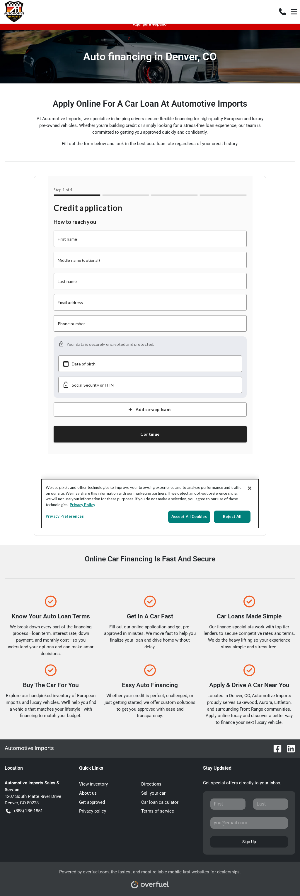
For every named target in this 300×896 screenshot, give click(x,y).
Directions (151, 784)
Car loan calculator (159, 802)
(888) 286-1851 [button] (28, 810)
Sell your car (153, 793)
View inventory (93, 784)
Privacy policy (92, 811)
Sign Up (249, 841)
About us (88, 793)
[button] (282, 12)
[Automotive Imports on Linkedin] (288, 748)
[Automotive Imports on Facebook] (275, 748)
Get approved (92, 802)
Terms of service (157, 811)
